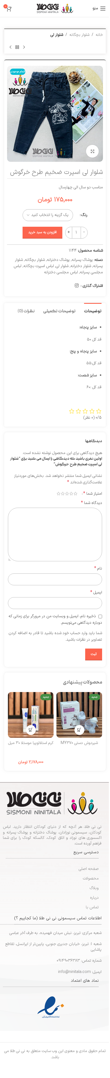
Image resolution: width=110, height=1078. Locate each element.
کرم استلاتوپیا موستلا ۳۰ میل (31, 743)
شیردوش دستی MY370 (79, 743)
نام (98, 569)
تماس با (92, 907)
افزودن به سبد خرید (42, 232)
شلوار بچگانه (79, 35)
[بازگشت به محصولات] (17, 47)
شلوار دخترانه (81, 266)
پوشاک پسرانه (82, 260)
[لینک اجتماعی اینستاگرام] (77, 286)
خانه (99, 35)
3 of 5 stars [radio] (67, 494)
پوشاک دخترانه (58, 260)
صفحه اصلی (89, 869)
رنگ (84, 215)
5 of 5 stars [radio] (58, 494)
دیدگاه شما (91, 503)
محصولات (91, 878)
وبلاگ (94, 888)
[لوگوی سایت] (55, 8)
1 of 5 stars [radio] (75, 494)
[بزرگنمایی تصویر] (92, 151)
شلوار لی (56, 35)
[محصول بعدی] (10, 47)
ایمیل (96, 593)
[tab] (93, 311)
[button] (31, 730)
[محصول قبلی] (24, 47)
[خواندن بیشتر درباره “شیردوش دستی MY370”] (79, 730)
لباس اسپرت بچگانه (38, 266)
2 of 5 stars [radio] (71, 494)
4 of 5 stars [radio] (63, 494)
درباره (94, 898)
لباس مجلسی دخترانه (61, 272)
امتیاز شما (92, 493)
